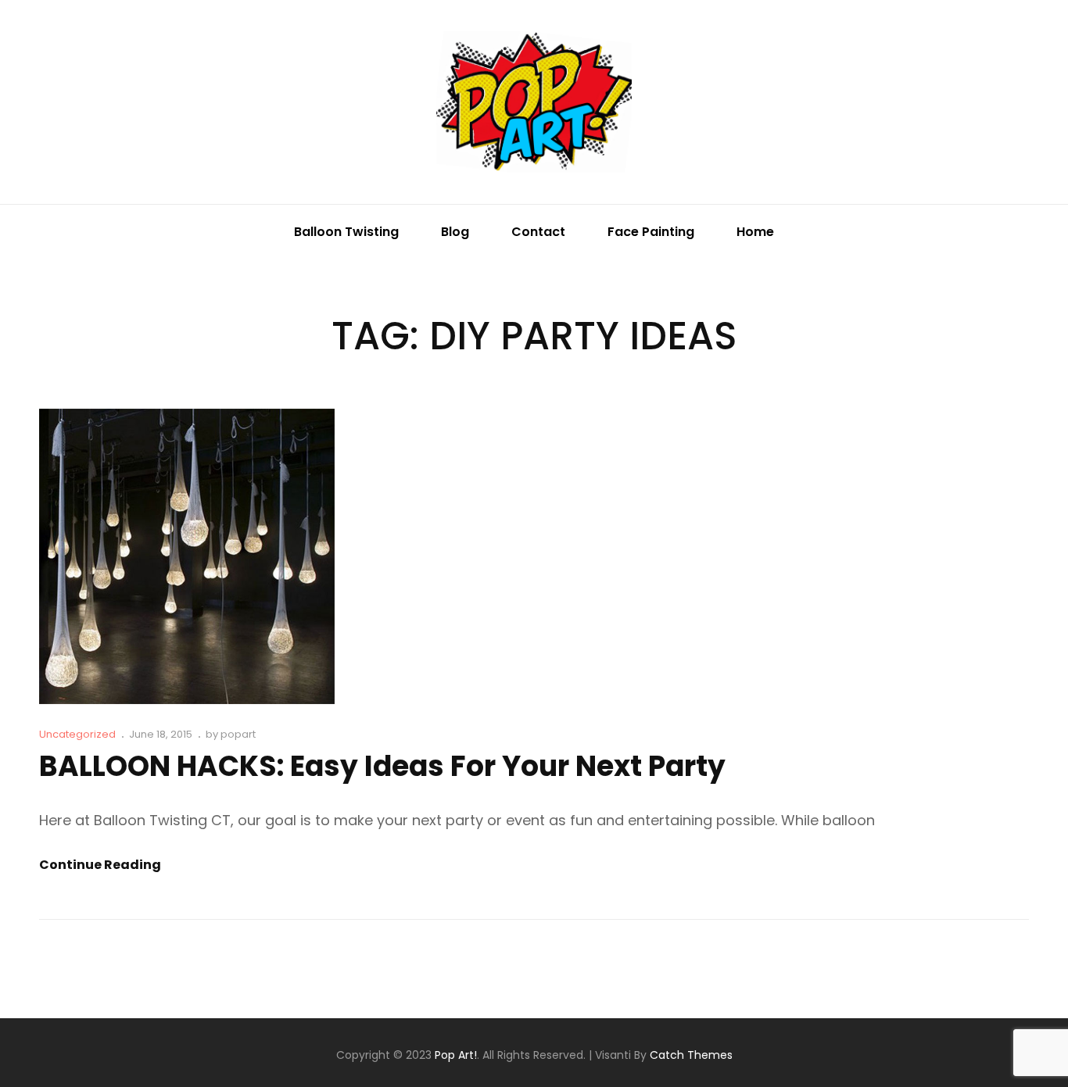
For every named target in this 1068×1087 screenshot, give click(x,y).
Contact (538, 232)
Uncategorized (77, 734)
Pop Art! (456, 1055)
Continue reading (100, 865)
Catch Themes (691, 1055)
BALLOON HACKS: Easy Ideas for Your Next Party (382, 766)
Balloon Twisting (346, 232)
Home (755, 232)
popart (238, 734)
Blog (455, 232)
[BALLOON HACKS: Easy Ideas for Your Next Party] (187, 556)
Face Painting (650, 232)
